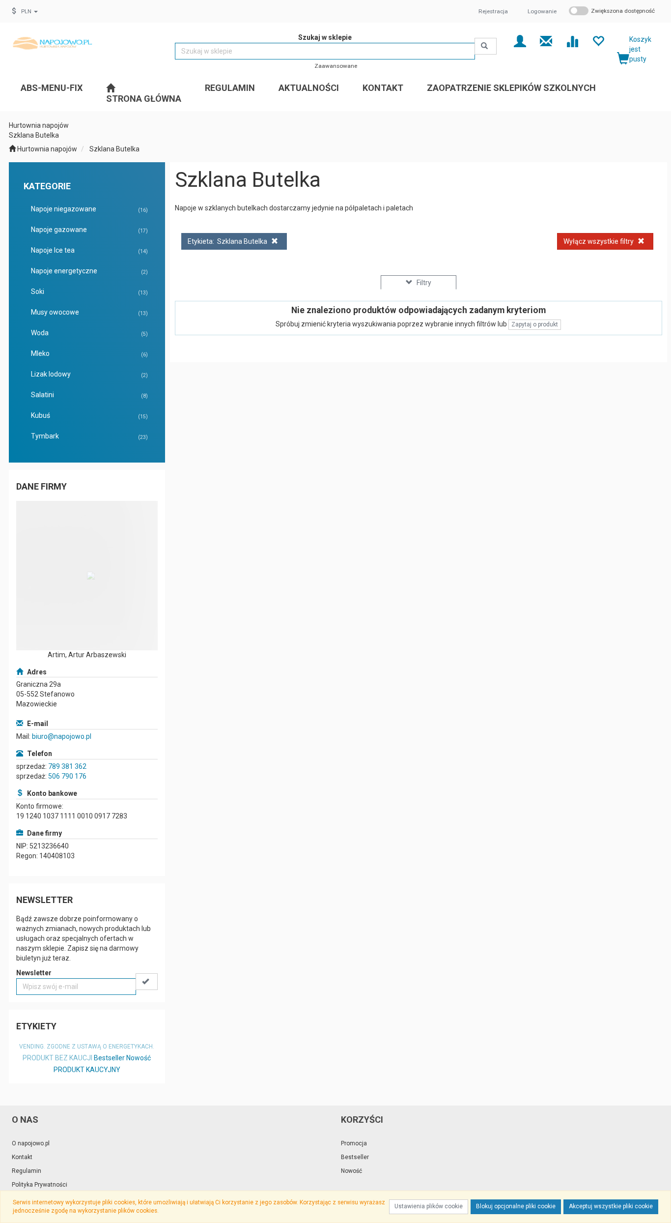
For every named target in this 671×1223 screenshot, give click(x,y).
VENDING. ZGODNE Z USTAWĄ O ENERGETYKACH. (86, 1046)
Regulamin (26, 1170)
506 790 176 (67, 776)
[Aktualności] (546, 40)
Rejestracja (493, 11)
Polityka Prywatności (39, 1184)
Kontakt (22, 1157)
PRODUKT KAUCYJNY (87, 1070)
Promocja (354, 1143)
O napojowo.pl (31, 1143)
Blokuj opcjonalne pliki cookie (516, 1206)
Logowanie (542, 11)
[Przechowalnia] (598, 40)
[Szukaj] (486, 46)
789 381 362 (67, 766)
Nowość (138, 1058)
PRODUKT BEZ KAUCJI (57, 1058)
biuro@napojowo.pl (61, 736)
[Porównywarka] (572, 40)
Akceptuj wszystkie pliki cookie (611, 1206)
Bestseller (109, 1058)
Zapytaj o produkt (534, 324)
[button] (29, 11)
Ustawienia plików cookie (428, 1206)
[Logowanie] (519, 40)
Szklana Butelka (114, 149)
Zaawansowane (335, 65)
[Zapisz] (147, 981)
